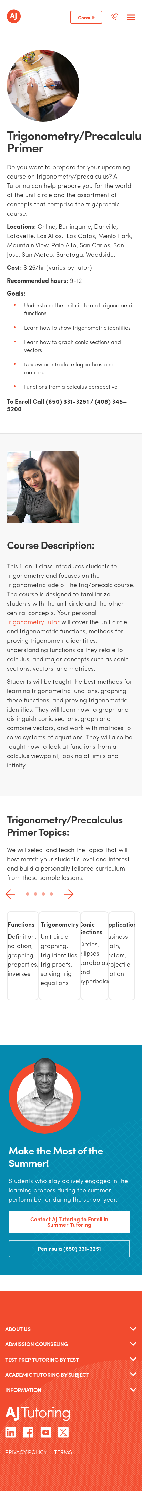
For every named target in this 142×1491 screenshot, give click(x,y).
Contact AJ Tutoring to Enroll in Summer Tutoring (69, 1221)
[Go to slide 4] (51, 894)
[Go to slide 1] (27, 894)
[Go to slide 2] (35, 894)
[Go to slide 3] (43, 894)
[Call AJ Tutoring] (114, 17)
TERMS (63, 1452)
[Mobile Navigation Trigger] (131, 17)
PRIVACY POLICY (26, 1452)
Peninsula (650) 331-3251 (69, 1249)
